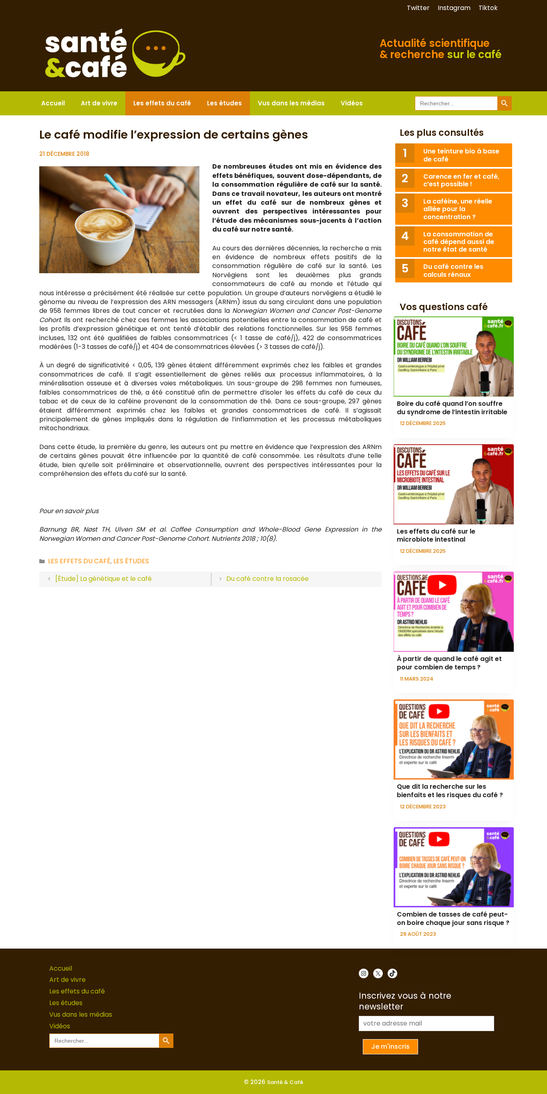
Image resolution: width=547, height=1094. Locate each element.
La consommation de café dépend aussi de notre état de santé (458, 242)
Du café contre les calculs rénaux (453, 270)
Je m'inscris (390, 1046)
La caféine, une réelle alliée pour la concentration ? (457, 209)
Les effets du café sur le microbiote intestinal (436, 535)
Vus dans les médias (291, 103)
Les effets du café (162, 103)
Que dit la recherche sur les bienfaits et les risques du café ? (450, 791)
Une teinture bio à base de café (461, 155)
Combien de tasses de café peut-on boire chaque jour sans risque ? (453, 918)
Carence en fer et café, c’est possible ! (461, 180)
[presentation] (454, 356)
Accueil (53, 103)
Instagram (454, 7)
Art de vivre (99, 103)
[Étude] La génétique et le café (103, 578)
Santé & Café (285, 1082)
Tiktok (488, 7)
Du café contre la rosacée (267, 578)
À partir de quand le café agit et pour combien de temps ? (449, 663)
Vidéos (352, 103)
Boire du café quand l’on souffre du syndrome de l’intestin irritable (452, 408)
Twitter (418, 7)
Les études (224, 103)
